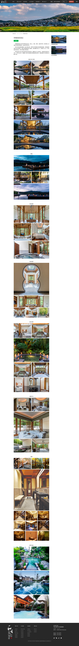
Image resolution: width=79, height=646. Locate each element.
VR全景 (16, 630)
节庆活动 (35, 630)
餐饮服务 (28, 633)
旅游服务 (38, 1)
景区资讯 (35, 631)
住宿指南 (20, 33)
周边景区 (22, 637)
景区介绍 (19, 1)
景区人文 (16, 631)
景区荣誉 (16, 637)
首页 (13, 1)
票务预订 (71, 1)
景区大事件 (16, 633)
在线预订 (16, 40)
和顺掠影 (16, 634)
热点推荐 (22, 630)
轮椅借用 (28, 634)
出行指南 (31, 1)
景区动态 (44, 1)
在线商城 (25, 1)
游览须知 (22, 631)
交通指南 (22, 633)
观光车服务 (29, 630)
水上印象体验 (29, 631)
